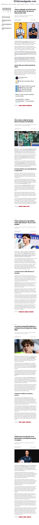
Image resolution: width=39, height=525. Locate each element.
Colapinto (31, 377)
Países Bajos (20, 378)
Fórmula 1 (19, 417)
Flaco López (19, 159)
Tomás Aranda (33, 465)
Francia (26, 41)
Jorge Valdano (26, 253)
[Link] (34, 231)
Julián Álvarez (16, 255)
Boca (19, 467)
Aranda (25, 473)
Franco (29, 377)
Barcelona (21, 299)
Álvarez (17, 294)
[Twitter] (6, 11)
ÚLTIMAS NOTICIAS (4, 4)
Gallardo (30, 200)
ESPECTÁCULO (32, 4)
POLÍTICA (10, 4)
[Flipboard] (8, 11)
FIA (20, 366)
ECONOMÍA (14, 4)
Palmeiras (25, 206)
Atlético (15, 253)
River (19, 152)
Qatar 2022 (27, 42)
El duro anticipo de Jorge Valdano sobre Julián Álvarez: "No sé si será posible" (6, 21)
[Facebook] (3, 11)
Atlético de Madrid (27, 255)
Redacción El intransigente (18, 19)
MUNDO (22, 4)
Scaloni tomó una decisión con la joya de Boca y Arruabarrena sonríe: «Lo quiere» (7, 29)
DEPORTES (26, 4)
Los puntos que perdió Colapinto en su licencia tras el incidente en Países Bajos (7, 25)
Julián (29, 265)
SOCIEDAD (19, 4)
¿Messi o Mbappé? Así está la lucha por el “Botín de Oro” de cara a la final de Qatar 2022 (6, 9)
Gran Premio (16, 378)
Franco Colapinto (32, 357)
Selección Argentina (18, 41)
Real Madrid (28, 268)
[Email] (10, 11)
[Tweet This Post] (32, 231)
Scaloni (22, 465)
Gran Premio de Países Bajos (21, 358)
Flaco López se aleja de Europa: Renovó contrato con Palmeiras (6, 17)
